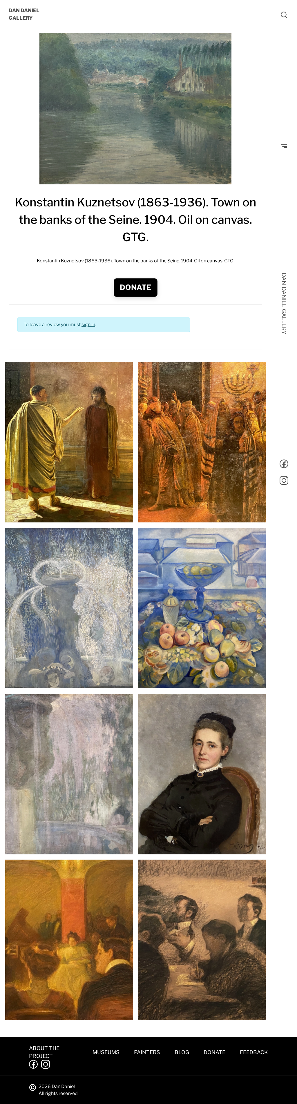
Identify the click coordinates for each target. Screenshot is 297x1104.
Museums (106, 1052)
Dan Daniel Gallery (24, 14)
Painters (147, 1052)
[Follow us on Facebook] (284, 465)
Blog (182, 1052)
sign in (88, 324)
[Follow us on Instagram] (284, 481)
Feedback (254, 1052)
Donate (135, 287)
